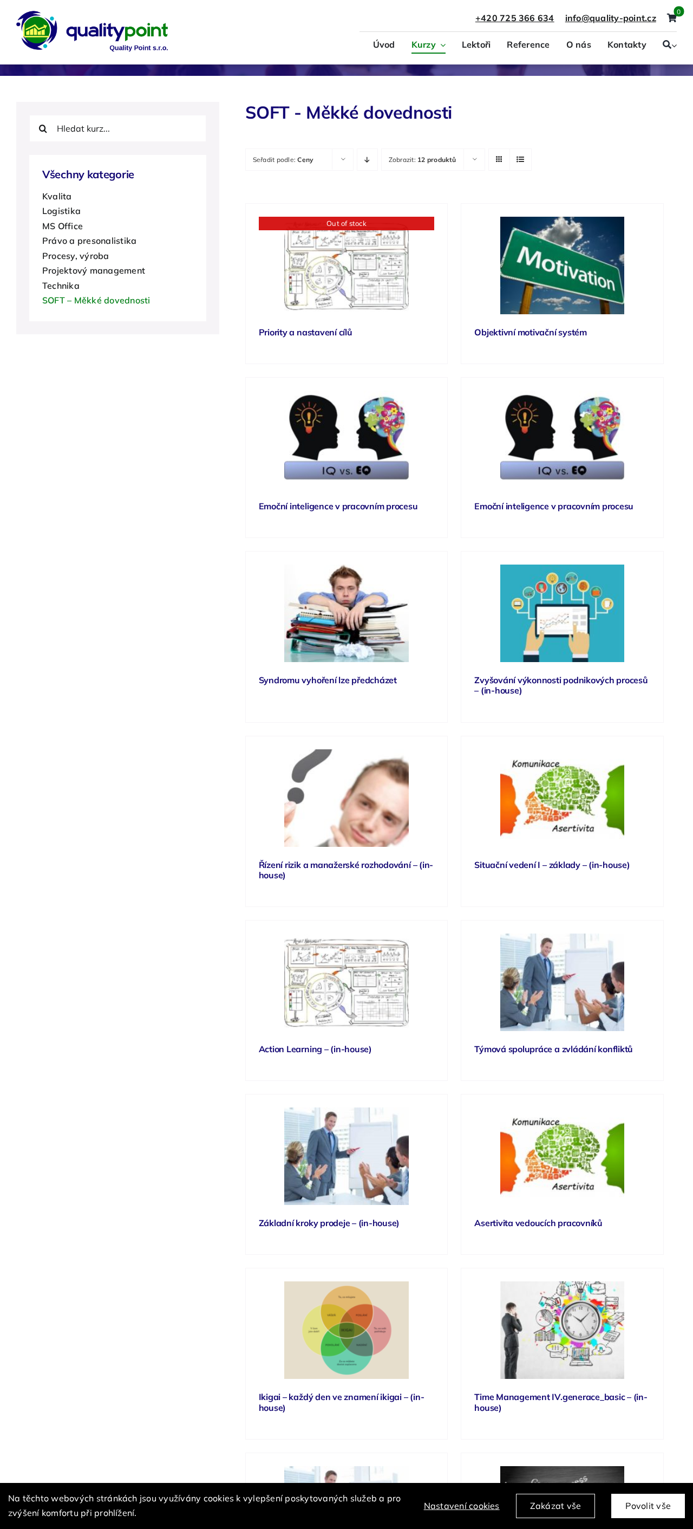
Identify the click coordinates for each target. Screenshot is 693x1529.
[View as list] (520, 159)
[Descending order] (367, 159)
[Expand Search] (674, 45)
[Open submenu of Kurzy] (441, 45)
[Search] (667, 45)
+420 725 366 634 (514, 17)
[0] (672, 18)
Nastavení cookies (462, 1505)
